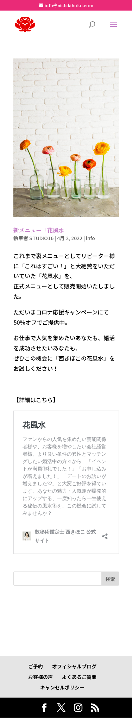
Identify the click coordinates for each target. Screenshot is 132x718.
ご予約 (35, 666)
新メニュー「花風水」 (41, 230)
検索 (110, 578)
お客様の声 (40, 676)
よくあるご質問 (79, 676)
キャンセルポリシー (62, 687)
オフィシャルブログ (74, 666)
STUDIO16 (41, 238)
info (90, 238)
